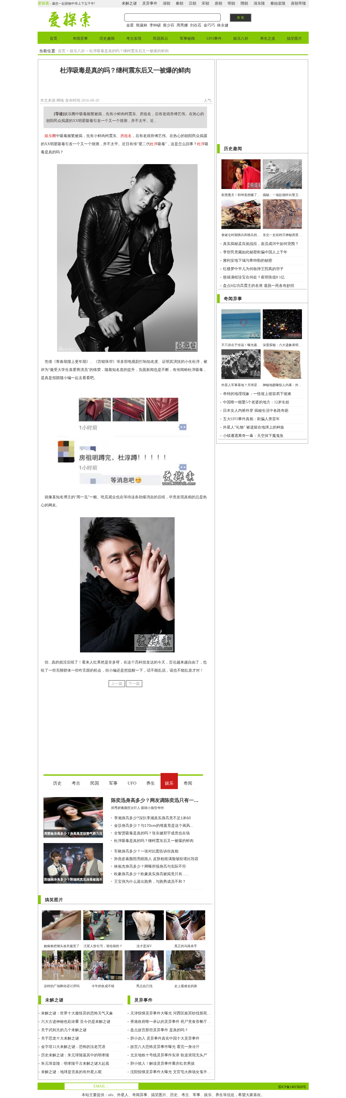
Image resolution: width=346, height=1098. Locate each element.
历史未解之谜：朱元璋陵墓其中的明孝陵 (75, 1055)
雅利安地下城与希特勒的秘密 (247, 260)
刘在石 (195, 25)
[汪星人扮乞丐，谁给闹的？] (102, 939)
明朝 (231, 3)
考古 (185, 1095)
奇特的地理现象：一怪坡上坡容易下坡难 (257, 394)
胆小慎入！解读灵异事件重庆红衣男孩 (162, 1063)
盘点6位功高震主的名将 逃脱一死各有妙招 (258, 286)
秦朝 (179, 3)
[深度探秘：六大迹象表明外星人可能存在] (282, 338)
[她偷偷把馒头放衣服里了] (61, 939)
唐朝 (218, 3)
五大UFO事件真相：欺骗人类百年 (251, 419)
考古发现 (133, 39)
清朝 (166, 3)
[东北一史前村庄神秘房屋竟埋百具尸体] (282, 228)
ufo (110, 1095)
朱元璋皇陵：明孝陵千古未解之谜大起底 (75, 1063)
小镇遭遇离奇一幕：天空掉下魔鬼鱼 (253, 436)
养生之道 (267, 39)
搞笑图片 (294, 39)
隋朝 (244, 3)
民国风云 (160, 39)
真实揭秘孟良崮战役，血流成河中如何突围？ (261, 244)
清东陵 (259, 3)
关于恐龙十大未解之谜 (60, 1038)
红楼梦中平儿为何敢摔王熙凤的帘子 (253, 269)
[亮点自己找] (144, 979)
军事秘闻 (187, 39)
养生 (219, 1095)
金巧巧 (209, 25)
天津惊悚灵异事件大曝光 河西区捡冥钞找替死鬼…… (171, 1013)
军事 (196, 1095)
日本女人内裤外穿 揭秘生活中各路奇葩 (255, 411)
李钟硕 (155, 25)
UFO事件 (214, 39)
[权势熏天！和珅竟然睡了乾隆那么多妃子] (241, 188)
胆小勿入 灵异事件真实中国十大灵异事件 (164, 1038)
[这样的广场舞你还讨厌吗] (61, 979)
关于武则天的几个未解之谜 (63, 1030)
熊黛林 (141, 25)
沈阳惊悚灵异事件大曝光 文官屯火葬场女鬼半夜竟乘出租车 (171, 1072)
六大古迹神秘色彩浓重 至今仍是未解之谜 (75, 1022)
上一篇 (116, 684)
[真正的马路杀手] (185, 939)
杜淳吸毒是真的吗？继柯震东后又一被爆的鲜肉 (125, 70)
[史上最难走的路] (185, 979)
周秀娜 (182, 25)
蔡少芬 (168, 25)
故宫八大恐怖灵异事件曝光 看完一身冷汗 (164, 1047)
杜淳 (154, 144)
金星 (130, 25)
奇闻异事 (80, 39)
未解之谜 (129, 3)
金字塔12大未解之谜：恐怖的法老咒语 (73, 1047)
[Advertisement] (125, 87)
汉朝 (192, 3)
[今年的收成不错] (102, 979)
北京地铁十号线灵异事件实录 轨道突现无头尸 (168, 1055)
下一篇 (134, 684)
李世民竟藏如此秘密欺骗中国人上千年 (255, 252)
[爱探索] (69, 26)
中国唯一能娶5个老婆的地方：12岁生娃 (256, 402)
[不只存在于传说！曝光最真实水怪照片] (241, 338)
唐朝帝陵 (298, 3)
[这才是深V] (144, 939)
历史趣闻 (107, 39)
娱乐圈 (50, 136)
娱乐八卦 (240, 39)
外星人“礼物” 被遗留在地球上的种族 (253, 427)
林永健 (222, 25)
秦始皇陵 (277, 3)
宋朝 (205, 3)
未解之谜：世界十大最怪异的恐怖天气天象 (77, 1013)
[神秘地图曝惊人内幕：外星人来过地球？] (282, 378)
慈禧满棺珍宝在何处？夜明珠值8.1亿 (254, 277)
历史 (174, 1095)
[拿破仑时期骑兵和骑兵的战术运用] (241, 228)
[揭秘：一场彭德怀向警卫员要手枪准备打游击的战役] (282, 188)
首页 (53, 39)
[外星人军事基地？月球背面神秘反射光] (241, 378)
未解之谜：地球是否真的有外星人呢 (71, 1072)
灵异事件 (149, 3)
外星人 (122, 1095)
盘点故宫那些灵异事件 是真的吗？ (159, 1030)
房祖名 (126, 136)
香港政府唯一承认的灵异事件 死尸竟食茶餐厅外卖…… (171, 1022)
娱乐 (208, 1095)
